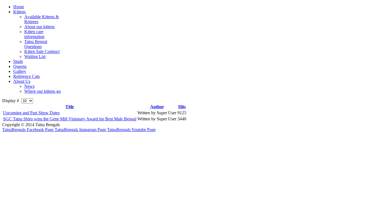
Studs (18, 61)
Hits (182, 106)
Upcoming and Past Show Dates (31, 112)
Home (18, 6)
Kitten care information (34, 34)
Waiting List (35, 56)
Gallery (19, 71)
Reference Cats (26, 76)
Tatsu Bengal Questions (35, 44)
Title (69, 106)
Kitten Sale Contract (42, 51)
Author (157, 106)
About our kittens (39, 26)
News (29, 86)
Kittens (19, 11)
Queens (19, 66)
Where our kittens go (42, 91)
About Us (21, 81)
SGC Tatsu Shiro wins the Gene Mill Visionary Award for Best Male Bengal (69, 118)
